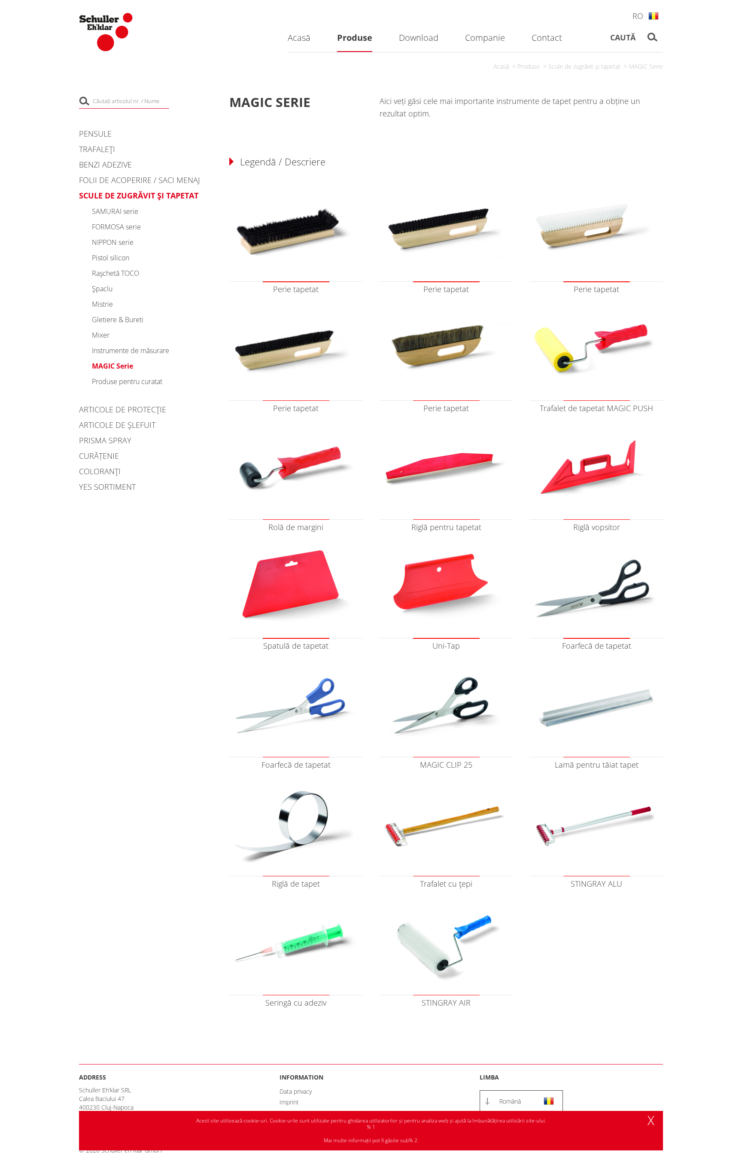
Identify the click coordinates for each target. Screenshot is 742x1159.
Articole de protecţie (122, 409)
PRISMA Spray (105, 440)
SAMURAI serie (115, 211)
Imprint (289, 1102)
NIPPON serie (113, 242)
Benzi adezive (105, 164)
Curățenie (99, 456)
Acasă (501, 66)
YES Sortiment (107, 487)
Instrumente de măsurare (130, 350)
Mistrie (102, 304)
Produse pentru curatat (127, 381)
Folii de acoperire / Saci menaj (139, 180)
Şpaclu (102, 288)
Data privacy (296, 1091)
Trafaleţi (97, 149)
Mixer (100, 335)
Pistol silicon (110, 257)
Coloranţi (100, 471)
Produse (528, 66)
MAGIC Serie (646, 66)
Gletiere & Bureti (117, 319)
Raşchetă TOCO (115, 273)
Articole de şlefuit (117, 425)
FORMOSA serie (116, 227)
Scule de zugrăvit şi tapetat (584, 66)
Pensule (95, 133)
